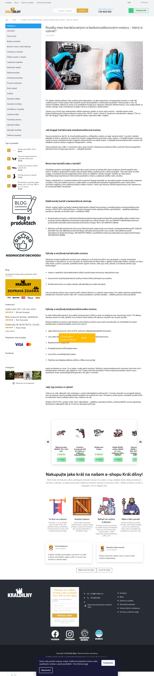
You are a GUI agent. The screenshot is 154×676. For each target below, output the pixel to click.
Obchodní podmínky (44, 3)
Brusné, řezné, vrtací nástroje (19, 46)
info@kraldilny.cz (96, 594)
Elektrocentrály (13, 72)
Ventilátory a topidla (15, 109)
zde (86, 664)
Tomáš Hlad (90, 657)
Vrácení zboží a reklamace (130, 608)
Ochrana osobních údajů (129, 612)
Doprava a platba (27, 3)
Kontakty (8, 3)
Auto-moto (11, 36)
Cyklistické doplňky (15, 62)
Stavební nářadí (13, 99)
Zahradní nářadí (13, 125)
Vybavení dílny (13, 114)
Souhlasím (108, 663)
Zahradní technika (14, 130)
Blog (16, 3)
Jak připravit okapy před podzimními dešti (21, 274)
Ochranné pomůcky (15, 78)
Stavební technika (14, 104)
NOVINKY (11, 31)
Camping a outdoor (15, 52)
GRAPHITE (57, 402)
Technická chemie (14, 119)
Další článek (104, 570)
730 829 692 (95, 598)
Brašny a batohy (13, 41)
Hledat (82, 10)
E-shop (61, 459)
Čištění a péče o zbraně (16, 57)
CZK (129, 3)
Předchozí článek (86, 570)
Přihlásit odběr (64, 615)
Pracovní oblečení (14, 83)
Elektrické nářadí (13, 67)
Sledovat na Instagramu (25, 383)
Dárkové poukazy (14, 135)
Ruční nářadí (12, 88)
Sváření (10, 93)
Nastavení (46, 670)
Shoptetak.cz (103, 657)
